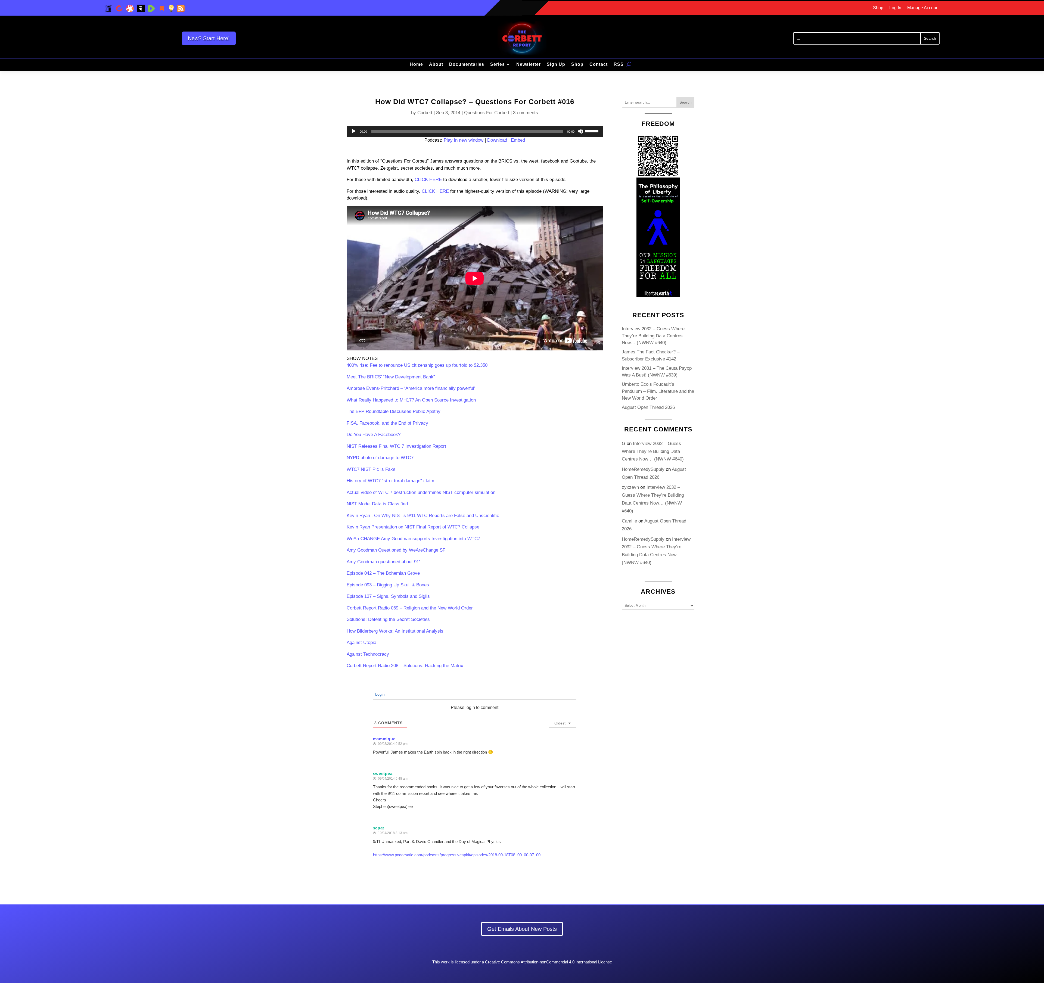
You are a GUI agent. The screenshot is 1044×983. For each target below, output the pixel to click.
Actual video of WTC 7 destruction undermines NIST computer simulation (421, 492)
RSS (619, 65)
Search (685, 102)
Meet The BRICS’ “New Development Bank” (391, 376)
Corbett (424, 112)
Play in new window (463, 140)
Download (497, 140)
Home (416, 65)
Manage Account (923, 8)
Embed (518, 140)
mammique (384, 738)
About (436, 65)
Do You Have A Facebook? (373, 434)
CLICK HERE (428, 179)
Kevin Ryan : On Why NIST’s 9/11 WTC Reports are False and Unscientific (423, 515)
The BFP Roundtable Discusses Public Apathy (393, 411)
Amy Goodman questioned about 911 (384, 561)
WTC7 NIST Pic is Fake (371, 469)
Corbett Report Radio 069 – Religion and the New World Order (410, 608)
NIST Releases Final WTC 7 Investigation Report (396, 446)
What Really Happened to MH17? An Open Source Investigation (411, 400)
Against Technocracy (368, 654)
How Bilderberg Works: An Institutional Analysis (395, 631)
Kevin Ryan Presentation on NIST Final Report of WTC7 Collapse (413, 527)
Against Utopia (361, 642)
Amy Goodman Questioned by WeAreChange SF (396, 550)
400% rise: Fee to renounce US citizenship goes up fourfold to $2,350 (417, 365)
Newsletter (528, 65)
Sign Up (556, 65)
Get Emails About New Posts (522, 929)
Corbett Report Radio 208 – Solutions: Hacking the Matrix (405, 665)
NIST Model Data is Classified (377, 503)
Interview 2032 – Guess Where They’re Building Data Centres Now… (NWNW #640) (653, 335)
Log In (895, 8)
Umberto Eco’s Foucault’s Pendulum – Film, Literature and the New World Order (658, 391)
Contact (598, 65)
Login (379, 694)
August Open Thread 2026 (648, 407)
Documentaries (466, 65)
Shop (878, 8)
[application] (475, 131)
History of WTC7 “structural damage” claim (390, 480)
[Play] (353, 131)
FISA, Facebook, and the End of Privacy (387, 423)
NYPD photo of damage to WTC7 (380, 457)
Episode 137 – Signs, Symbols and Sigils (388, 596)
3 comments (525, 112)
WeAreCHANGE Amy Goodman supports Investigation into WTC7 (413, 538)
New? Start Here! (209, 38)
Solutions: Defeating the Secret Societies (388, 619)
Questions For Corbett (486, 112)
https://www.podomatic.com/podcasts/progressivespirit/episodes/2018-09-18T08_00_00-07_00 (456, 855)
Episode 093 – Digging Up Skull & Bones (388, 584)
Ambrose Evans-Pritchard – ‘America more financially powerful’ (411, 388)
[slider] (592, 131)
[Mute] (580, 131)
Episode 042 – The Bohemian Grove (383, 573)
